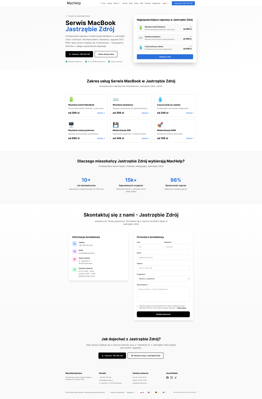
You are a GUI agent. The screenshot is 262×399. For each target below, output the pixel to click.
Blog (131, 3)
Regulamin (156, 3)
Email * (139, 253)
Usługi (109, 3)
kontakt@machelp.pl (87, 253)
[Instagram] (171, 377)
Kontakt (148, 3)
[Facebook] (167, 377)
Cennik (124, 3)
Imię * (139, 242)
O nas (103, 3)
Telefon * (140, 263)
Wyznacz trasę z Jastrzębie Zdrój (147, 356)
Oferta (115, 3)
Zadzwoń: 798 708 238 (183, 3)
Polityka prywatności (117, 392)
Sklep (136, 3)
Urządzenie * (141, 274)
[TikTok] (175, 377)
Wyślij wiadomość (163, 314)
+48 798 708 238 (85, 245)
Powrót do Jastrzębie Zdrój (79, 16)
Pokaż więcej (181, 308)
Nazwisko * (168, 242)
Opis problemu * (142, 285)
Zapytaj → (101, 113)
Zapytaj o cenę (165, 57)
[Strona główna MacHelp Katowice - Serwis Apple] (74, 3)
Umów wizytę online (106, 54)
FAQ (141, 3)
